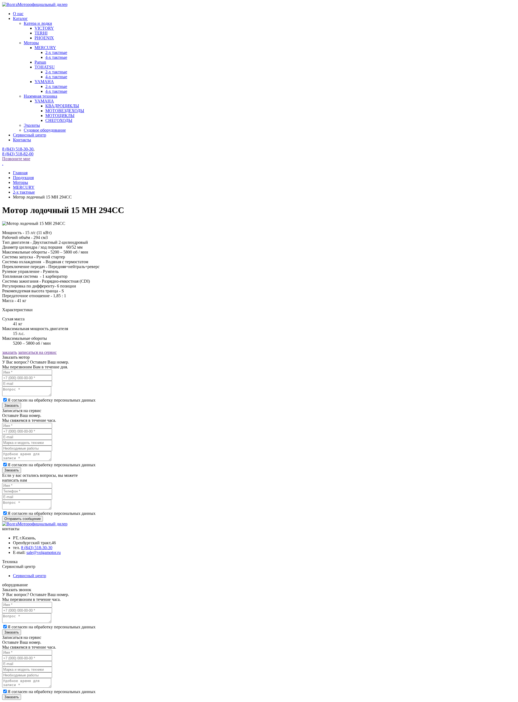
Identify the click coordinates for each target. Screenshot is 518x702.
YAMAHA (44, 81)
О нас (18, 13)
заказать (9, 352)
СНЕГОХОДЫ (58, 120)
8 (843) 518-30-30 (17, 149)
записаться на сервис (37, 352)
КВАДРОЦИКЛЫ (62, 106)
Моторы (31, 42)
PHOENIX (44, 38)
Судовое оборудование (45, 130)
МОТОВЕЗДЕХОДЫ (64, 110)
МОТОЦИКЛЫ (59, 115)
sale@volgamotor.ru (43, 552)
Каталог (20, 18)
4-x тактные (56, 57)
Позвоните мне (16, 158)
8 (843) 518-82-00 (17, 154)
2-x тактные (56, 52)
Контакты (22, 140)
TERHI (41, 33)
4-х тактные (56, 91)
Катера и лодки (38, 23)
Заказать (11, 405)
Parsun (40, 62)
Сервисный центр (29, 135)
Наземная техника (40, 96)
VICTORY (44, 28)
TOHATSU (45, 67)
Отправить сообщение (22, 519)
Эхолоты (32, 125)
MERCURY (45, 47)
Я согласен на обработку (52, 400)
